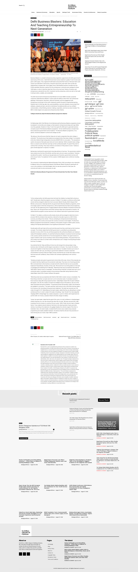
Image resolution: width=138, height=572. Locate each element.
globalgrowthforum (89, 113)
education (54, 317)
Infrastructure (87, 118)
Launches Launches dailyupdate (92, 123)
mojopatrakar (100, 126)
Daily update (98, 99)
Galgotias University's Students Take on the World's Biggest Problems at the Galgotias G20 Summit (95, 62)
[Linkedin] (47, 384)
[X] (118, 5)
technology (87, 149)
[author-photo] (20, 464)
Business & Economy (101, 438)
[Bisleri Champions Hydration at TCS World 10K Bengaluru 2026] (36, 411)
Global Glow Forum (99, 108)
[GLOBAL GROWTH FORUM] (69, 5)
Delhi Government (47, 317)
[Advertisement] (55, 118)
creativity (92, 96)
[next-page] (100, 474)
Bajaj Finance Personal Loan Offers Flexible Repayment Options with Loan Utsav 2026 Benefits (94, 56)
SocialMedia (98, 140)
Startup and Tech (34, 319)
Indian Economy (93, 115)
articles (93, 94)
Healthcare (87, 115)
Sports (20, 423)
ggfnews (87, 106)
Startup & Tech (38, 16)
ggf (58, 317)
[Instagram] (113, 5)
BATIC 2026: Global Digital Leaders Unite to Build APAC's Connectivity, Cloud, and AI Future (96, 51)
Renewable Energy (88, 141)
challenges (87, 96)
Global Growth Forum (65, 317)
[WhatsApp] (42, 34)
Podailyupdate (91, 131)
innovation (93, 118)
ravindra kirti (101, 138)
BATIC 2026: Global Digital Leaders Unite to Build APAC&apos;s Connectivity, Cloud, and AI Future (107, 434)
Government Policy (99, 113)
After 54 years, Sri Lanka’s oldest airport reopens (42, 336)
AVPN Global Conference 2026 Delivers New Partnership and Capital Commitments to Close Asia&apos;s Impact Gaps (80, 487)
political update (92, 135)
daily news (97, 96)
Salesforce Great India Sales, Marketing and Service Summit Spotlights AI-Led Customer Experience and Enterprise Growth (30, 514)
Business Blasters (38, 317)
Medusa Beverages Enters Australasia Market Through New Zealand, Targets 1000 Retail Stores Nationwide (80, 514)
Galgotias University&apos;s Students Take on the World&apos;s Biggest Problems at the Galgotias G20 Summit (80, 461)
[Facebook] (109, 5)
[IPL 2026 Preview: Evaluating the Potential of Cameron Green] (63, 402)
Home (32, 16)
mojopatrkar (91, 128)
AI (85, 94)
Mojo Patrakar (92, 126)
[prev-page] (97, 474)
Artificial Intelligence (101, 94)
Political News (91, 133)
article (88, 94)
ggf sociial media (96, 106)
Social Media (73, 317)
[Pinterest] (38, 34)
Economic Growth (88, 101)
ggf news (100, 104)
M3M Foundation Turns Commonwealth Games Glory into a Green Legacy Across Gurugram (56, 514)
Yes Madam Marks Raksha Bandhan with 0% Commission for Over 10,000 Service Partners (55, 487)
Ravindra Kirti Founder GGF (38, 31)
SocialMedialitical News (93, 146)
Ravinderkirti (103, 135)
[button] (22, 5)
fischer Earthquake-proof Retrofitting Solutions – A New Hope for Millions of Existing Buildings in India (96, 46)
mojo (86, 126)
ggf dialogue (90, 104)
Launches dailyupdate (93, 120)
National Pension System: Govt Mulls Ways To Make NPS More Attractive (70, 337)
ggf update (89, 108)
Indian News (100, 115)
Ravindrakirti (91, 138)
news (99, 128)
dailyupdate (90, 98)
